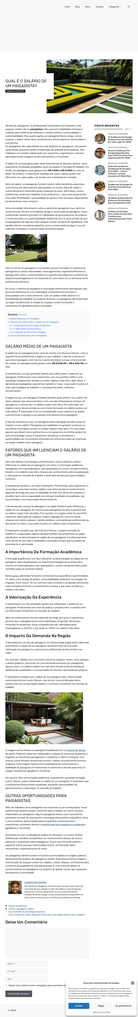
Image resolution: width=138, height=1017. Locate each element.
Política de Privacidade (101, 1012)
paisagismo (21, 909)
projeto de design (76, 750)
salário (31, 909)
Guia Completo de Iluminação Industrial (26, 912)
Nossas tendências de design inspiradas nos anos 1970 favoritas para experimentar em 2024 (120, 154)
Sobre (87, 7)
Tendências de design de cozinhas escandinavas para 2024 (120, 187)
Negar (101, 1006)
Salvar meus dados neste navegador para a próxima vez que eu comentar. (47, 985)
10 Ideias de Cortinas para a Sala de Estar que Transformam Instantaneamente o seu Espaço (120, 216)
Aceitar (78, 1006)
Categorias (114, 7)
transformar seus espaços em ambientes (63, 824)
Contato (100, 7)
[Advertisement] (69, 34)
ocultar (23, 315)
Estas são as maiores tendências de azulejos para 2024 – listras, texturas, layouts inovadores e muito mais (119, 171)
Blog (77, 7)
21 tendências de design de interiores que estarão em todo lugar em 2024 (120, 139)
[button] (132, 983)
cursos (15, 575)
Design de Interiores (15, 91)
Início (67, 7)
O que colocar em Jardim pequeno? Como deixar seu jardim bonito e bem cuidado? (46, 914)
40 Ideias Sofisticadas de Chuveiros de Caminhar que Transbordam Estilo (120, 200)
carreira (11, 909)
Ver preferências (123, 1006)
